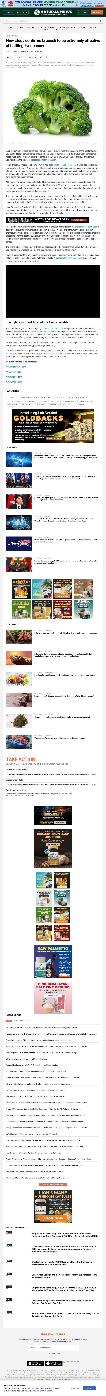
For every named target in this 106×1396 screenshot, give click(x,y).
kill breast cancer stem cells (84, 227)
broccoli (53, 63)
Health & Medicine (46, 28)
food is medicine (83, 63)
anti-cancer (15, 63)
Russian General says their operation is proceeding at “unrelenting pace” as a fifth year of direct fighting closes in (51, 1034)
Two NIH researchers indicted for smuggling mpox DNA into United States (36, 1071)
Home (10, 28)
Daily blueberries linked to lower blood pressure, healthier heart (31, 1134)
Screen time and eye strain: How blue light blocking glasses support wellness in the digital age (44, 1165)
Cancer (14, 36)
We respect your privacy (53, 1353)
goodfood (17, 65)
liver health (71, 65)
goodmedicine (37, 65)
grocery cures (49, 65)
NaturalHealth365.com (16, 367)
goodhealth (26, 65)
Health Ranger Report (15, 1227)
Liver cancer (61, 65)
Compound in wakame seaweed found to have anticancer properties (63, 717)
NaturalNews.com (14, 377)
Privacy (58, 1371)
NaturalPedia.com (14, 382)
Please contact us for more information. (20, 795)
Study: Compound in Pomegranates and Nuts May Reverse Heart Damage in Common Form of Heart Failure (49, 1159)
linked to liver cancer (63, 165)
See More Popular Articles (53, 1184)
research (89, 65)
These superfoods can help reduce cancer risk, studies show (59, 738)
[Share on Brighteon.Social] (8, 57)
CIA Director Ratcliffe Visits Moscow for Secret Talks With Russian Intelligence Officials (41, 1027)
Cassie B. (24, 51)
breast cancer (43, 63)
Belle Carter (47, 453)
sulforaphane (11, 67)
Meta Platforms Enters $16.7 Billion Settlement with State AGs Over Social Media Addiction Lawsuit (46, 1046)
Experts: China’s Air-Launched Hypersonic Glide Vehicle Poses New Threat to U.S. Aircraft (42, 1078)
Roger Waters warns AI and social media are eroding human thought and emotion (38, 1040)
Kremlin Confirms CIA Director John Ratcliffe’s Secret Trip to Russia (33, 1153)
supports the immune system (69, 258)
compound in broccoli (51, 328)
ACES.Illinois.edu (13, 372)
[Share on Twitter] (19, 57)
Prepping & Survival (88, 28)
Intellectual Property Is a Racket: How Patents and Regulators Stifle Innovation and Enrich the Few (46, 1115)
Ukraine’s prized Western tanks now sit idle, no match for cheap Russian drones (38, 1084)
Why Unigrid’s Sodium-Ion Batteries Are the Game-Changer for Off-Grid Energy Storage (41, 1053)
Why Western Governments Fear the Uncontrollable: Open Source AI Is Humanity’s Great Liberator (46, 1103)
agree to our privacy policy (40, 1391)
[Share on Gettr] (41, 57)
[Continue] (76, 1348)
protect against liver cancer (43, 160)
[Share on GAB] (30, 57)
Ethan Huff (47, 474)
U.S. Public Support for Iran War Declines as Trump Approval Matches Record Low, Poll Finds (43, 1140)
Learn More (75, 1388)
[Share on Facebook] (14, 57)
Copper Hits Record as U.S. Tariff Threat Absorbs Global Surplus (32, 1065)
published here (47, 1378)
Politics (19, 28)
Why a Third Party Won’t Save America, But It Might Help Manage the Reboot (37, 1178)
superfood (22, 67)
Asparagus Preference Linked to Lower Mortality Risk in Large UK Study (35, 1171)
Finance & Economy (67, 28)
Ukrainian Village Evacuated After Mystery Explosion (27, 1059)
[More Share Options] (46, 57)
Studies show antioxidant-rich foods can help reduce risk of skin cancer (64, 675)
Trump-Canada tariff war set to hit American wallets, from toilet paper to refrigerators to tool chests (46, 1128)
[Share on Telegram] (25, 57)
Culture (30, 28)
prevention (80, 65)
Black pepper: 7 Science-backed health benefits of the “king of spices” (64, 696)
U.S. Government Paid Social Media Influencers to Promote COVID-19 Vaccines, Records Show (44, 1121)
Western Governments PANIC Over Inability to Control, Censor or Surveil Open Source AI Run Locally (64, 1263)
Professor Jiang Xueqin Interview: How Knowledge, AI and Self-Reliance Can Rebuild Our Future (63, 1302)
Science (45, 30)
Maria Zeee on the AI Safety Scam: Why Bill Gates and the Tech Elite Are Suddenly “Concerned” (44, 1146)
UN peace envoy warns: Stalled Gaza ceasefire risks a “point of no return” (35, 1090)
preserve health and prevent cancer (55, 353)
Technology (58, 30)
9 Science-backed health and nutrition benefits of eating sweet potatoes (65, 633)
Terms (64, 1371)
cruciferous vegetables (66, 63)
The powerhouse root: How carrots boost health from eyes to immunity (35, 1096)
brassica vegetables (29, 63)
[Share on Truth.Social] (36, 57)
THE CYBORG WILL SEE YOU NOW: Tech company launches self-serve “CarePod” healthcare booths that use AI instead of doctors (63, 520)
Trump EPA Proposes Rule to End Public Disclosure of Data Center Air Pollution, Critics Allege (44, 1109)
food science (30, 401)
